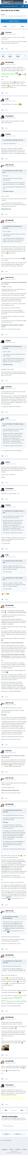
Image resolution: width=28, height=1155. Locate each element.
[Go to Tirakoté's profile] (2, 135)
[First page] (2, 26)
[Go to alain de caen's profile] (2, 165)
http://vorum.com (5, 866)
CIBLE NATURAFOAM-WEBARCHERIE (17, 16)
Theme (11, 1149)
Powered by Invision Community (14, 1152)
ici (6, 312)
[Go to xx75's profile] (2, 419)
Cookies (24, 1149)
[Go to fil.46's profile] (2, 100)
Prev (5, 26)
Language (4, 1149)
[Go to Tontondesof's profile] (2, 117)
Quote (6, 48)
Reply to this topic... (9, 1126)
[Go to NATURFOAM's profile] (2, 63)
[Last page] (26, 26)
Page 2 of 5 (14, 26)
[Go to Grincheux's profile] (2, 33)
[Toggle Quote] (3, 140)
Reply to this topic (14, 21)
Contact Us (18, 1149)
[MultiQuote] (2, 49)
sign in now (10, 1119)
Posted (10, 34)
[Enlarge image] (19, 74)
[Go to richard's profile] (2, 463)
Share (7, 1134)
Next (22, 26)
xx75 (3, 14)
